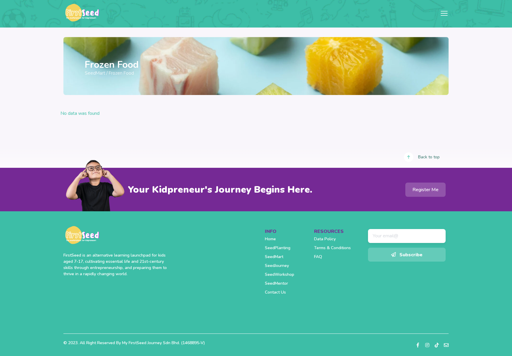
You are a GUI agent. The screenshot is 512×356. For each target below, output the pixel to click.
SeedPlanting (277, 248)
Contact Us (275, 292)
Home (270, 239)
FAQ (318, 257)
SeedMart (95, 73)
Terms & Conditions (332, 248)
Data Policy (325, 239)
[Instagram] (427, 345)
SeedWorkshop (279, 274)
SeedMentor (276, 283)
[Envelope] (446, 345)
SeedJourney (277, 265)
